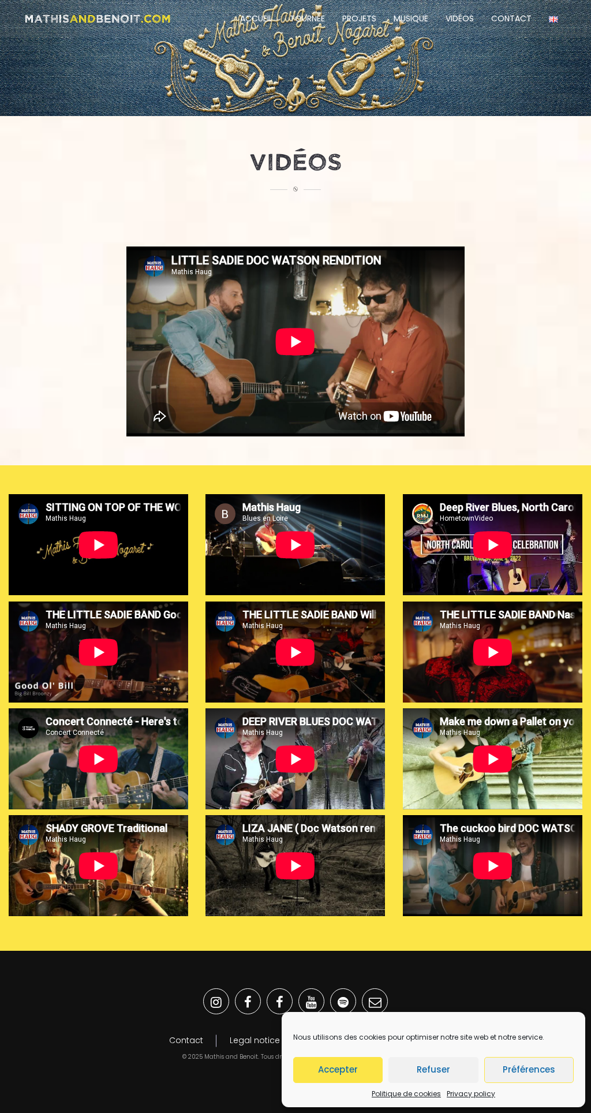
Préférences (529, 1069)
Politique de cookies (406, 1094)
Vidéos (460, 18)
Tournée (307, 18)
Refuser (433, 1069)
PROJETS (359, 18)
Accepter (338, 1069)
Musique (411, 18)
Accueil (256, 18)
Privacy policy (471, 1094)
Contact (511, 18)
